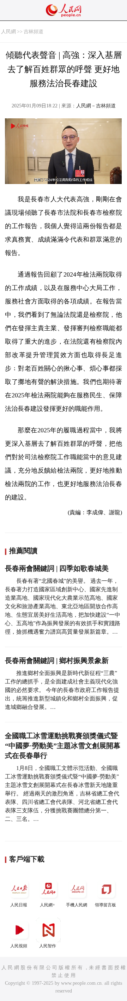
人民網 (8, 31)
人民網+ (47, 904)
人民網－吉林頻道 (96, 105)
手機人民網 (76, 904)
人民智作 (47, 945)
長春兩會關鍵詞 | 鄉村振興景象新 (57, 660)
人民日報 (18, 904)
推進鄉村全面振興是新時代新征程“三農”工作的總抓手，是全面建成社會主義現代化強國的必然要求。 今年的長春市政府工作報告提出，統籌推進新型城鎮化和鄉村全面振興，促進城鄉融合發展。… (62, 690)
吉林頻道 (33, 31)
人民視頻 (18, 945)
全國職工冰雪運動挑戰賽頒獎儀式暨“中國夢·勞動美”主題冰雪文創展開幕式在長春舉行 (62, 745)
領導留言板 (105, 904)
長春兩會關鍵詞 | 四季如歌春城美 (57, 568)
